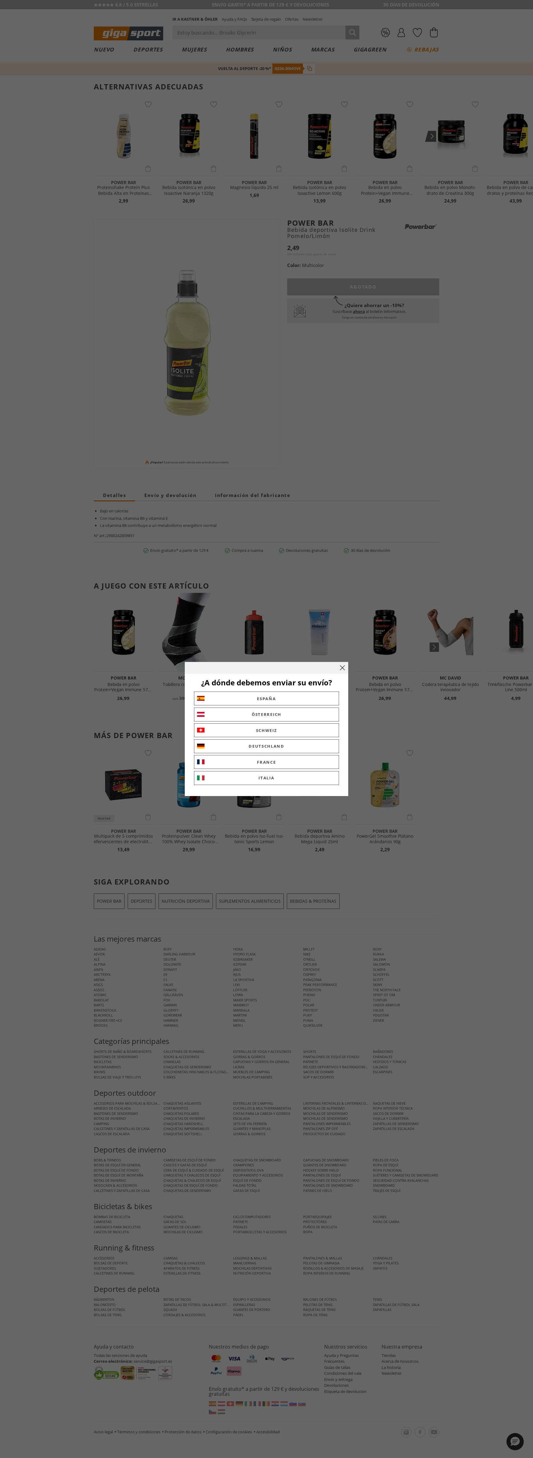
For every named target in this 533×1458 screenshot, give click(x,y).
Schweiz (266, 730)
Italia (266, 778)
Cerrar (342, 668)
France (266, 762)
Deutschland (266, 746)
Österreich (266, 714)
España (266, 698)
